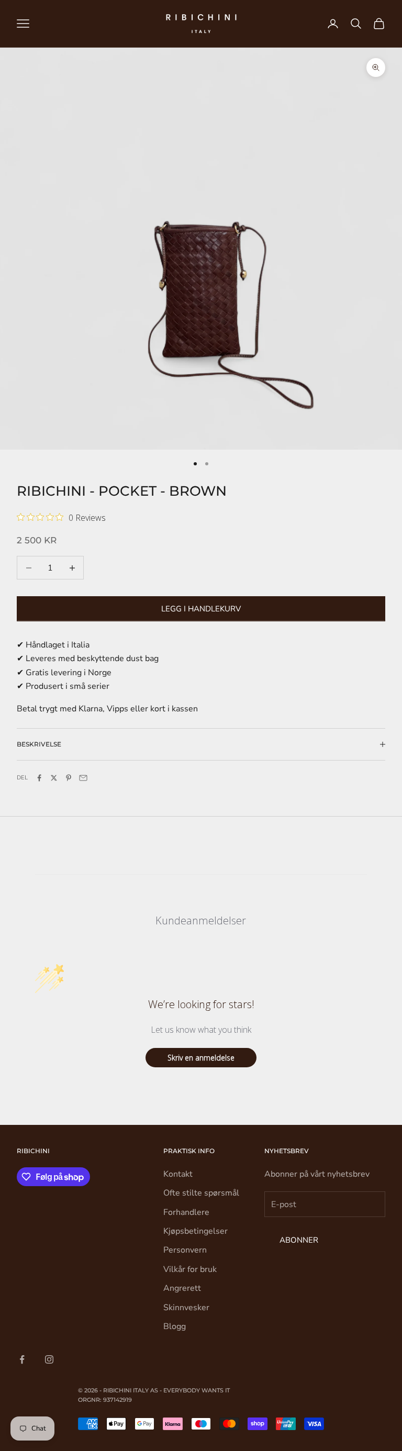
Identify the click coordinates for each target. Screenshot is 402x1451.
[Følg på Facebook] (22, 1359)
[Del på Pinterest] (68, 778)
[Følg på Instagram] (49, 1359)
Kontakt (178, 1174)
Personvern (185, 1250)
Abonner (299, 1240)
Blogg (174, 1326)
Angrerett (182, 1288)
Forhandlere (186, 1212)
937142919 (117, 1399)
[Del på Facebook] (39, 778)
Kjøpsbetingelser (195, 1231)
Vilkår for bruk (190, 1269)
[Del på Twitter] (54, 778)
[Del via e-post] (83, 778)
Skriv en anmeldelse (201, 1058)
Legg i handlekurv (201, 609)
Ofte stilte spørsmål (201, 1193)
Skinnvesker (186, 1307)
